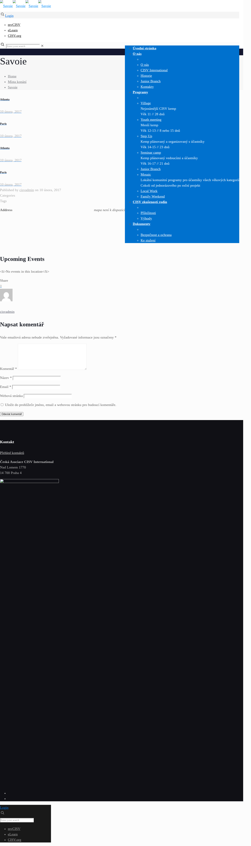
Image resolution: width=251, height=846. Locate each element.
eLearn (13, 30)
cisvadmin (26, 190)
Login (9, 16)
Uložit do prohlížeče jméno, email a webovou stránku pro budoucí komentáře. (60, 405)
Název (6, 378)
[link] (42, 46)
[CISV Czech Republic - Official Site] (25, 6)
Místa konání (17, 82)
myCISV (14, 25)
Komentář (8, 369)
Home (12, 76)
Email (5, 387)
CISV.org (14, 36)
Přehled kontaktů (12, 453)
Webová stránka (11, 396)
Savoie (12, 87)
